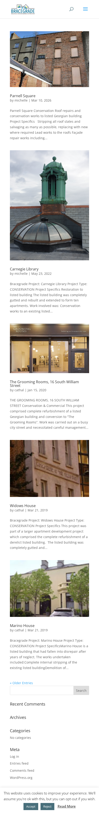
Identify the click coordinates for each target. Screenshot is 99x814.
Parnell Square (22, 95)
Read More (67, 806)
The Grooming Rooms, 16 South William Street (44, 383)
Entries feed (19, 763)
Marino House (22, 625)
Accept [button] (30, 806)
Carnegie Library (24, 269)
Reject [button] (47, 806)
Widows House (23, 505)
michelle (21, 100)
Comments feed (22, 770)
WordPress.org (21, 777)
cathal (19, 390)
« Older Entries (21, 683)
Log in (14, 756)
